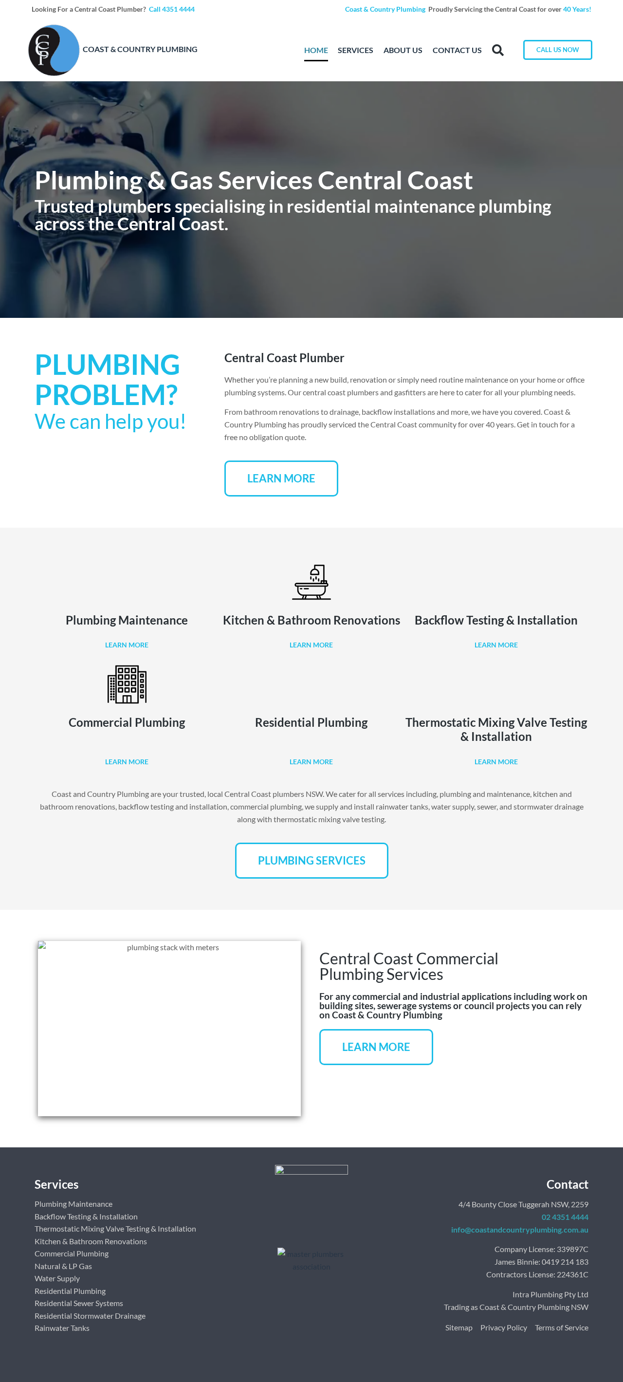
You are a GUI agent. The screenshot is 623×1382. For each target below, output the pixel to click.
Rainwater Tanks (62, 1327)
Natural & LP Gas (63, 1266)
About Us (403, 50)
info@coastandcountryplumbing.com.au (519, 1229)
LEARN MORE (126, 645)
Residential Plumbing (311, 722)
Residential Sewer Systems (79, 1303)
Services (355, 50)
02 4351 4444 (565, 1216)
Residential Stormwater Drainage (90, 1315)
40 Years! (577, 9)
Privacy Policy (503, 1327)
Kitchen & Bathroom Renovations (311, 620)
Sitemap (459, 1327)
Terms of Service (561, 1327)
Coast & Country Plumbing (386, 9)
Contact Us (457, 50)
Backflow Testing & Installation (496, 620)
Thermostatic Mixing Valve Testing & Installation (496, 729)
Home (316, 50)
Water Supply (57, 1278)
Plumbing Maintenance (127, 620)
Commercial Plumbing (127, 722)
